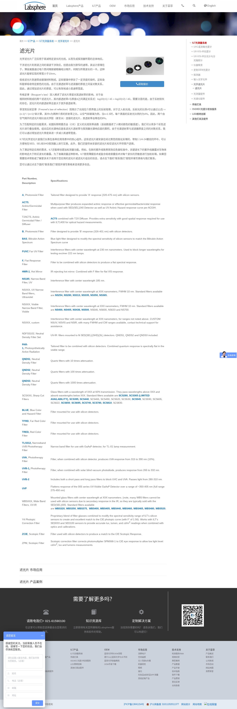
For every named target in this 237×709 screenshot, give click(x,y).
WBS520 (160, 508)
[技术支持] (182, 5)
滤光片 (198, 88)
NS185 (25, 278)
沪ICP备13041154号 (134, 704)
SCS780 (96, 402)
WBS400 (94, 508)
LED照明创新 (199, 114)
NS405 (67, 309)
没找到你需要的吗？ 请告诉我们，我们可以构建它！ (141, 626)
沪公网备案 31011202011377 (164, 704)
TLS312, (27, 442)
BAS (24, 238)
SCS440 (84, 399)
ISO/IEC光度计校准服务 (204, 109)
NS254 (58, 295)
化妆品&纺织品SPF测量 (148, 675)
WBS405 (105, 508)
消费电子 (142, 654)
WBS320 (60, 508)
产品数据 (176, 664)
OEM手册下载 (110, 664)
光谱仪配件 (199, 99)
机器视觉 (142, 664)
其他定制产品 (144, 678)
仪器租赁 (198, 65)
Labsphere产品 (74, 5)
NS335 (85, 295)
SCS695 (76, 402)
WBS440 (116, 508)
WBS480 (149, 508)
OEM (112, 5)
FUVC (25, 251)
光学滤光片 (63, 41)
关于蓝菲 (167, 5)
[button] (194, 5)
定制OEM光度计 (202, 70)
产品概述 (209, 654)
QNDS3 (26, 380)
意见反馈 (176, 682)
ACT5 (25, 202)
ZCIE (25, 534)
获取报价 (143, 84)
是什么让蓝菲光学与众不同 (115, 657)
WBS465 (138, 508)
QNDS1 (26, 359)
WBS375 (82, 508)
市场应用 (129, 5)
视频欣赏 (176, 657)
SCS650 (65, 402)
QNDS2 (26, 370)
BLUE (25, 410)
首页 (55, 5)
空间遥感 (142, 657)
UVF (24, 488)
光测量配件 (199, 94)
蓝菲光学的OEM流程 (113, 654)
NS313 (76, 295)
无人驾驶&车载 (144, 661)
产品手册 (176, 668)
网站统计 (185, 704)
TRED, (25, 432)
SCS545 (136, 399)
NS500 (85, 309)
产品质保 (176, 678)
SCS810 (107, 402)
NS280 (67, 295)
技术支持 (148, 5)
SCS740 (86, 402)
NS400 (58, 309)
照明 (140, 668)
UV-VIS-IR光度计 (202, 51)
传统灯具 (196, 104)
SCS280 (123, 395)
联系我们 (209, 657)
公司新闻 (209, 661)
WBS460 (127, 508)
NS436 (76, 309)
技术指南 (176, 671)
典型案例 (176, 661)
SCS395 (73, 399)
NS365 (103, 295)
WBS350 (71, 508)
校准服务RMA (178, 654)
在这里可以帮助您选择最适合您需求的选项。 (46, 626)
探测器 (197, 75)
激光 (140, 671)
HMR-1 (26, 271)
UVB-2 (25, 479)
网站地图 (209, 668)
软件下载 (176, 675)
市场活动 (209, 664)
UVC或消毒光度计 (203, 47)
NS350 (94, 295)
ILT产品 (96, 5)
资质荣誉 (209, 671)
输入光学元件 (200, 79)
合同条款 (176, 686)
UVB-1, (26, 468)
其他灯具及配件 (200, 119)
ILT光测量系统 (46, 41)
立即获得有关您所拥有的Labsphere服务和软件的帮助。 (93, 626)
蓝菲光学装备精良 (112, 661)
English (211, 5)
